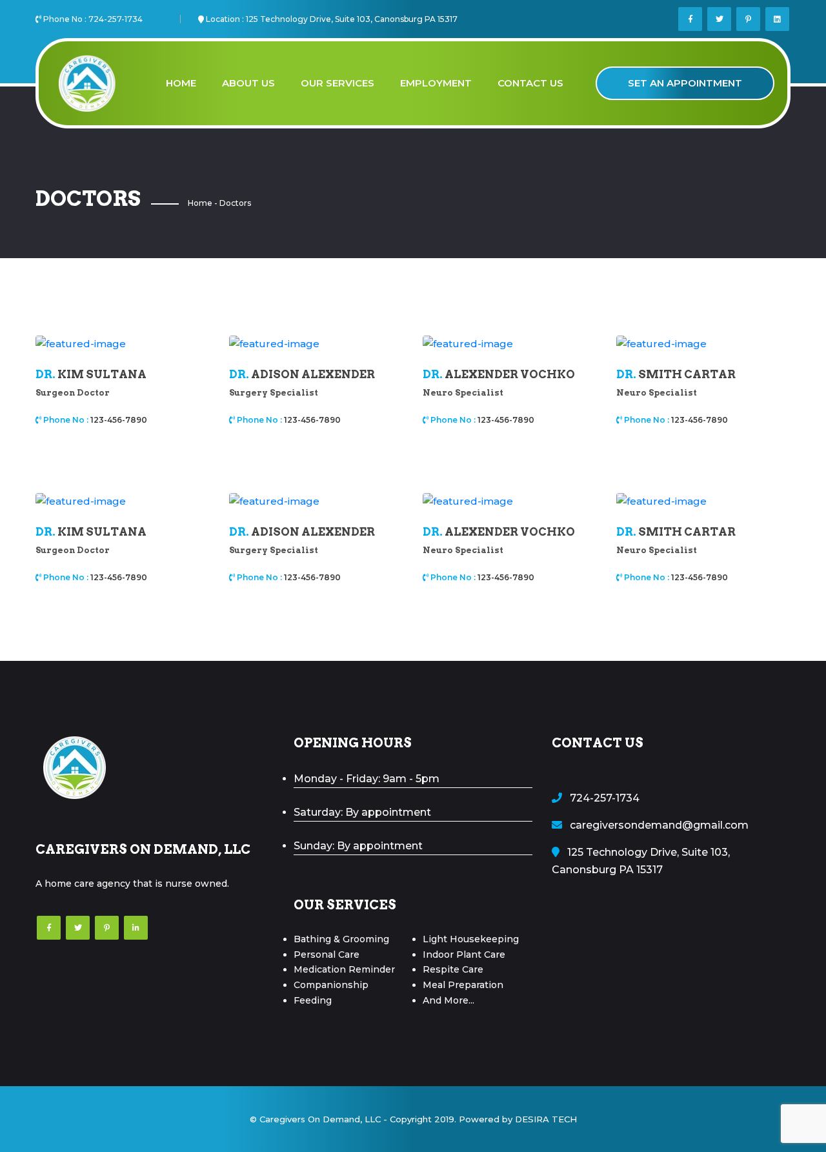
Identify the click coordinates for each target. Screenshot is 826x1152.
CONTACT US (530, 83)
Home (200, 203)
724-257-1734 (115, 19)
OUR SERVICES (337, 83)
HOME (181, 83)
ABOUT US (248, 83)
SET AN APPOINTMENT (685, 83)
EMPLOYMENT (436, 83)
